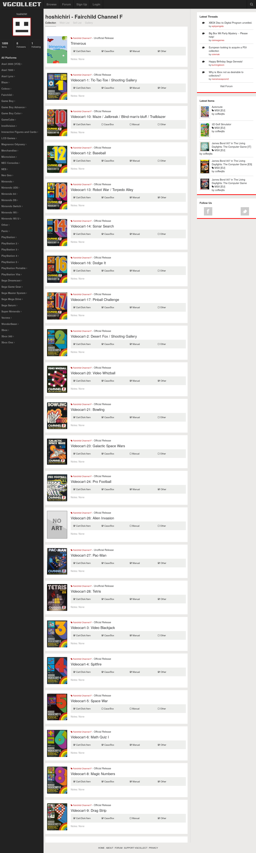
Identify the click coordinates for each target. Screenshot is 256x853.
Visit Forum (226, 86)
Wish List (64, 22)
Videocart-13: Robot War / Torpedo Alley (102, 189)
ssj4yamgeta (218, 26)
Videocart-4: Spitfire (86, 664)
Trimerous (78, 43)
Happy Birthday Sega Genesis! (226, 61)
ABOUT (109, 847)
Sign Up (81, 4)
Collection (50, 22)
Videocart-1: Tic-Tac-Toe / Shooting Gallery (104, 79)
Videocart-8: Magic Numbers (93, 773)
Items (5, 44)
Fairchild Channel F (82, 38)
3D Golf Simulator (221, 124)
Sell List (77, 22)
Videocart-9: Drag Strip (88, 810)
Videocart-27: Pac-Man (88, 555)
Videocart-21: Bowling (87, 409)
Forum (66, 4)
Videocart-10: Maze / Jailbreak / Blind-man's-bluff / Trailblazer (118, 116)
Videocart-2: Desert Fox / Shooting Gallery (104, 336)
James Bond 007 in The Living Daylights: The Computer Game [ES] (232, 162)
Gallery (89, 22)
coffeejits (220, 113)
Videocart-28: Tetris (86, 591)
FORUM (118, 847)
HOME (101, 847)
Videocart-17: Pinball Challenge (95, 299)
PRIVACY (153, 847)
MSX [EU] (219, 110)
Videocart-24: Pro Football (91, 481)
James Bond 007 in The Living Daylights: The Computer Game (229, 181)
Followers (21, 44)
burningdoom (218, 64)
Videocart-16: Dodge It (88, 262)
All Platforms (9, 57)
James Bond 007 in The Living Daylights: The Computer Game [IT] (231, 144)
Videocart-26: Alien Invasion (92, 517)
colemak (216, 54)
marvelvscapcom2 (220, 78)
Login (96, 4)
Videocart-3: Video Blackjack (93, 627)
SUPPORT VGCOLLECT (135, 847)
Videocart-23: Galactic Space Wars (98, 445)
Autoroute (217, 107)
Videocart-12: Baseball (88, 152)
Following (36, 44)
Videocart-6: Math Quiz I (90, 736)
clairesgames (218, 40)
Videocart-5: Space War (89, 700)
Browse (51, 4)
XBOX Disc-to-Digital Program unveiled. (230, 22)
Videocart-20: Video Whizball (93, 372)
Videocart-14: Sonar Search (92, 226)
